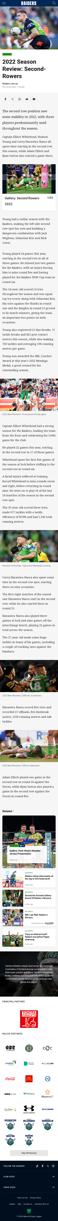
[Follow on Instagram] (53, 1166)
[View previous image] (5, 177)
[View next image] (53, 177)
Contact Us (27, 1204)
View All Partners (29, 1153)
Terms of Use (22, 1197)
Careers (12, 1204)
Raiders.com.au (10, 83)
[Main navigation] (4, 3)
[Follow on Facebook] (42, 1166)
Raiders (7, 54)
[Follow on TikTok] (37, 1166)
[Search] (54, 3)
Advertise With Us (42, 1204)
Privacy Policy (35, 1197)
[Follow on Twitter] (48, 1166)
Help (19, 1204)
